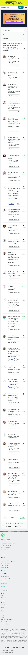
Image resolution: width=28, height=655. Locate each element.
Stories (2, 600)
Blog (2, 595)
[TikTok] (20, 647)
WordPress (17, 43)
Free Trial (21, 7)
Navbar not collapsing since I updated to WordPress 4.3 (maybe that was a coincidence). (14, 320)
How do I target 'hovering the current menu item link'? (13, 337)
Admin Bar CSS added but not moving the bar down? (14, 444)
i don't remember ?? (13, 504)
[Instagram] (17, 647)
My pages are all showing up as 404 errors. (13, 73)
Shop (2, 617)
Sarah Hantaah (11, 289)
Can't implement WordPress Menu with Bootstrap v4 (14, 103)
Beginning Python (5, 563)
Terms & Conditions (5, 650)
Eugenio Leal (11, 200)
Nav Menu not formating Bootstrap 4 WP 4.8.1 (14, 57)
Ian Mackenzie (11, 416)
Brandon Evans (11, 374)
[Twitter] (5, 647)
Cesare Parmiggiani (12, 243)
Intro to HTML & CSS (5, 578)
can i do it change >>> (13, 491)
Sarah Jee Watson (12, 177)
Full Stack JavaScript (6, 545)
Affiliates (3, 612)
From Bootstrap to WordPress (10, 45)
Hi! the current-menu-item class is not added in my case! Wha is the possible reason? (13, 397)
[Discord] (23, 647)
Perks (2, 615)
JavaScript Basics (5, 576)
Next (23, 517)
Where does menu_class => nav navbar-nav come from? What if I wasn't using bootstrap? (14, 121)
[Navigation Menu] (26, 7)
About (2, 593)
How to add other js (13, 240)
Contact (3, 602)
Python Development (6, 547)
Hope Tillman (11, 326)
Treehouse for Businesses (7, 623)
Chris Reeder (12, 449)
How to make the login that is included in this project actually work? (14, 211)
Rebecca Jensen (12, 342)
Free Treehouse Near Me (7, 619)
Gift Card (3, 604)
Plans (2, 610)
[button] (3, 2)
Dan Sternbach (11, 78)
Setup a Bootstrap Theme (9, 47)
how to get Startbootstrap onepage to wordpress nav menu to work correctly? (13, 256)
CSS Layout (4, 583)
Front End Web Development (8, 543)
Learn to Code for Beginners (8, 561)
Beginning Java (5, 567)
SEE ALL (3, 554)
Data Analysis (4, 549)
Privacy (12, 650)
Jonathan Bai (11, 276)
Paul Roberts (11, 108)
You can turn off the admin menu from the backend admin (13, 411)
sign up (16, 526)
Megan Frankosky (12, 145)
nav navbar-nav (12, 421)
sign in (10, 526)
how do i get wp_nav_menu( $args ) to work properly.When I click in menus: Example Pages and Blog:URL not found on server (14, 192)
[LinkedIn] (14, 647)
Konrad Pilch (12, 230)
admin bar (10, 286)
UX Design (3, 551)
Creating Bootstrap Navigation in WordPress (11, 49)
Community (4, 597)
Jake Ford (10, 128)
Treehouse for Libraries (6, 621)
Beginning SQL (4, 565)
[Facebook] (11, 647)
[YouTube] (8, 647)
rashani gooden (13, 437)
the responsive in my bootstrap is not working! (13, 156)
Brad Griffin (11, 481)
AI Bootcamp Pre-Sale (11, 1)
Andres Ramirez (11, 92)
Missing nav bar (12, 434)
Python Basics (4, 581)
